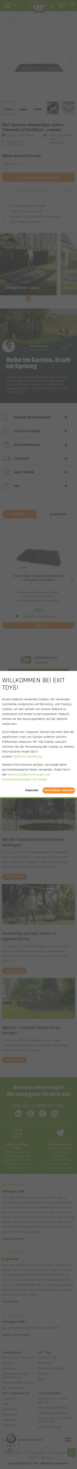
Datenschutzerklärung (27, 756)
